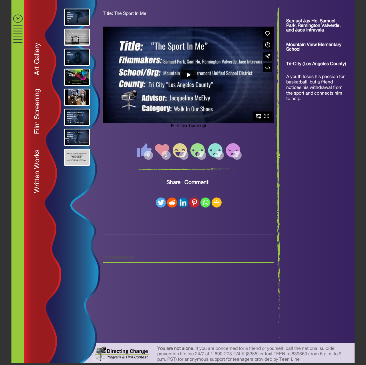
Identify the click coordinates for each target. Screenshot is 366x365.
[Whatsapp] (205, 203)
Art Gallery (37, 59)
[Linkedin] (183, 203)
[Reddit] (172, 203)
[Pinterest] (194, 203)
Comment (196, 182)
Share (173, 182)
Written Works (37, 171)
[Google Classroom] (217, 203)
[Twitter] (161, 203)
